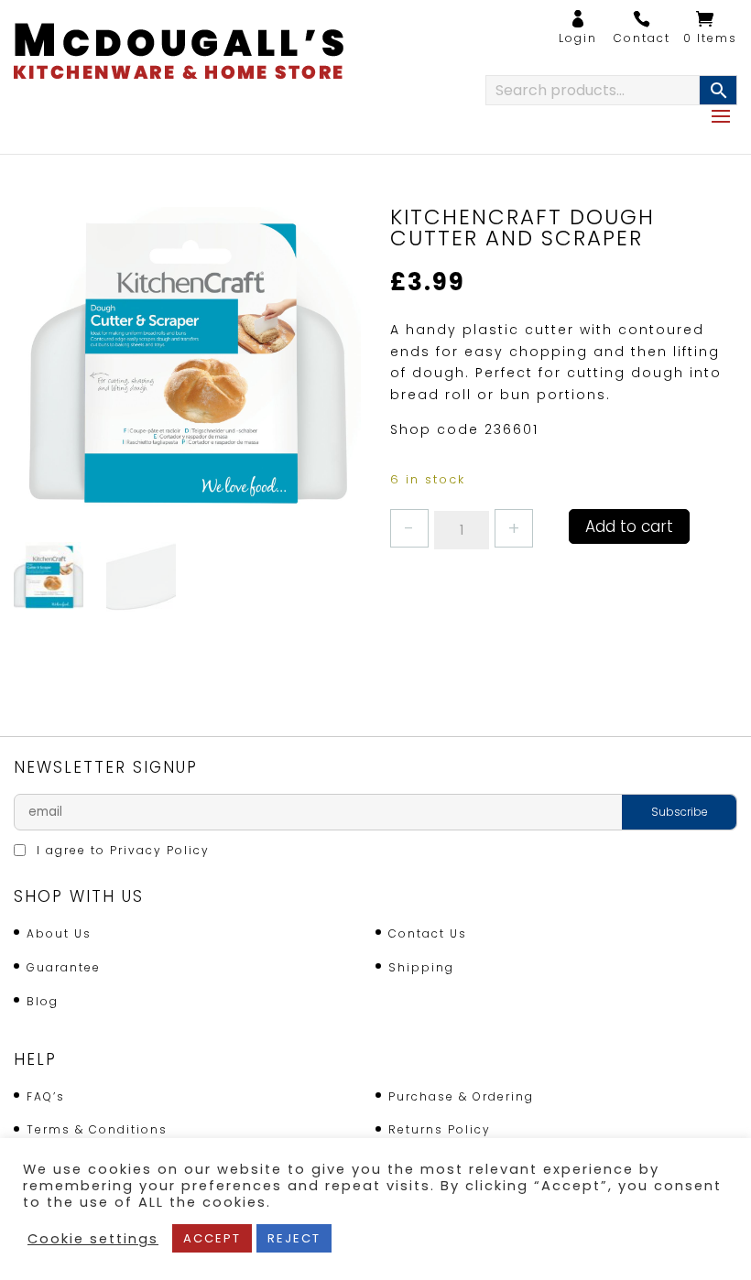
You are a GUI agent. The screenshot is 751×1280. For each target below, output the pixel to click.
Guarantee (64, 967)
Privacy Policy (160, 850)
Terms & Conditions (97, 1129)
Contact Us (427, 933)
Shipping (421, 967)
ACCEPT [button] (212, 1238)
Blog (43, 1001)
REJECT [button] (294, 1238)
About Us (59, 933)
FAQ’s (46, 1096)
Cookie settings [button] (92, 1239)
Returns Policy (439, 1129)
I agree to (121, 850)
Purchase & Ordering (461, 1096)
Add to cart (629, 526)
